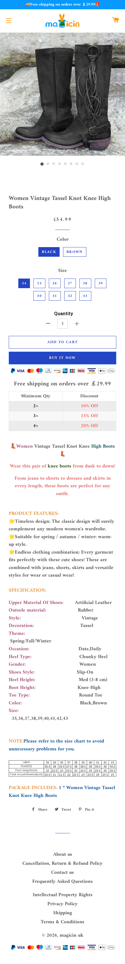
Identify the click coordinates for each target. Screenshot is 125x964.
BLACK (49, 252)
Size (62, 271)
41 (54, 296)
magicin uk (71, 935)
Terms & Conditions (62, 922)
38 (85, 283)
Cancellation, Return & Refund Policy (62, 863)
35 (39, 283)
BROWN (75, 252)
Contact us (62, 872)
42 (70, 296)
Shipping (62, 913)
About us (62, 854)
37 (70, 283)
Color (63, 240)
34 (24, 283)
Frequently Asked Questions (62, 881)
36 (54, 283)
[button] (62, 591)
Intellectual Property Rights (62, 895)
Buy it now (62, 358)
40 (39, 296)
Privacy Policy (62, 904)
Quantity (63, 313)
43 (85, 296)
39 (100, 283)
